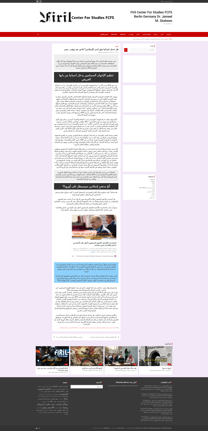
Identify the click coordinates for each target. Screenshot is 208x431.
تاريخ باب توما (166, 368)
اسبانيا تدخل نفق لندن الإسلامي (108, 327)
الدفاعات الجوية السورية (49, 391)
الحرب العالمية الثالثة (62, 391)
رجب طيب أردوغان (46, 404)
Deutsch (114, 34)
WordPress (107, 428)
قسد (67, 410)
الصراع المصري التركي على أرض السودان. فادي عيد (103, 337)
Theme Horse (120, 428)
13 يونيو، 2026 (64, 372)
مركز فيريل (45, 410)
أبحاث (137, 34)
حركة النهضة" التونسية (85, 327)
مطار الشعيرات (58, 412)
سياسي (155, 34)
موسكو (45, 412)
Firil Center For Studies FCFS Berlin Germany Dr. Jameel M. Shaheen (151, 16)
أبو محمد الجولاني (63, 386)
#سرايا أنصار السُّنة (145, 420)
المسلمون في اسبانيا (95, 327)
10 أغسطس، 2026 (132, 370)
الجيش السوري (44, 389)
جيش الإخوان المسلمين (44, 399)
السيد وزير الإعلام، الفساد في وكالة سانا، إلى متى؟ (69, 337)
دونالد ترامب (62, 404)
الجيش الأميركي (54, 389)
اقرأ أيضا (168, 344)
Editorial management (104, 52)
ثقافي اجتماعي (146, 34)
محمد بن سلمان (52, 410)
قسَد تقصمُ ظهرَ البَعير (155, 397)
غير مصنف (152, 198)
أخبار (162, 34)
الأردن (44, 386)
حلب (48, 401)
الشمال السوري (56, 394)
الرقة (42, 391)
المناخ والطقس (104, 34)
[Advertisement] (142, 69)
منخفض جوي (51, 412)
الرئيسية (168, 34)
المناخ (153, 189)
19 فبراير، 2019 (114, 52)
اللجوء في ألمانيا (57, 396)
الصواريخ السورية (49, 394)
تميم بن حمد (61, 399)
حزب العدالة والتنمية (74, 327)
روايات (131, 34)
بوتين (39, 396)
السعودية (64, 394)
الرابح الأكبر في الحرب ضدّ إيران (92, 368)
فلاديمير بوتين (48, 407)
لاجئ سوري (61, 410)
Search (125, 50)
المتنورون (52, 396)
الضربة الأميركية (42, 394)
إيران (47, 386)
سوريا (60, 407)
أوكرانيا (50, 386)
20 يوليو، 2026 (98, 370)
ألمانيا (55, 386)
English (122, 34)
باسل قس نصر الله (45, 396)
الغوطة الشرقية (65, 396)
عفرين (56, 407)
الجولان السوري (61, 389)
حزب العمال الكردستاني (62, 401)
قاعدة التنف (39, 407)
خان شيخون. (43, 401)
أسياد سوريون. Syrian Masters (147, 187)
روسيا (65, 407)
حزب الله (53, 401)
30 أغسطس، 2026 (166, 370)
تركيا (66, 398)
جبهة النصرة (54, 399)
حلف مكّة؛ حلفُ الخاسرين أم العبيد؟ (125, 368)
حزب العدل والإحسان (64, 327)
